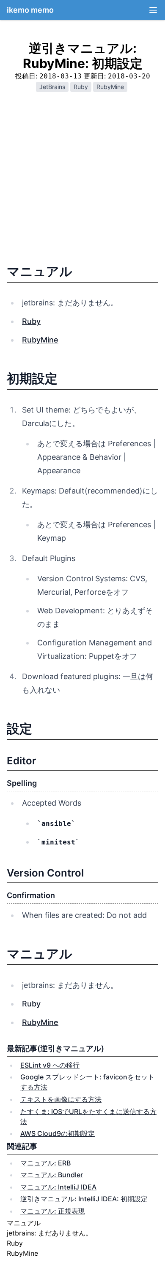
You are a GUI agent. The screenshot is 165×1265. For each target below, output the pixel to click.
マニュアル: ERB (45, 1163)
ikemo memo (30, 9)
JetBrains (52, 86)
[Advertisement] (82, 181)
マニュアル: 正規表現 (52, 1211)
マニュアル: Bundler (51, 1175)
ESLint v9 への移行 (50, 1065)
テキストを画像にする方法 (61, 1099)
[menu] (153, 10)
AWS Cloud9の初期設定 (57, 1133)
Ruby (81, 86)
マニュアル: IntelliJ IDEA (58, 1187)
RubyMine (110, 86)
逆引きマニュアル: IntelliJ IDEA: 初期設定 (84, 1199)
